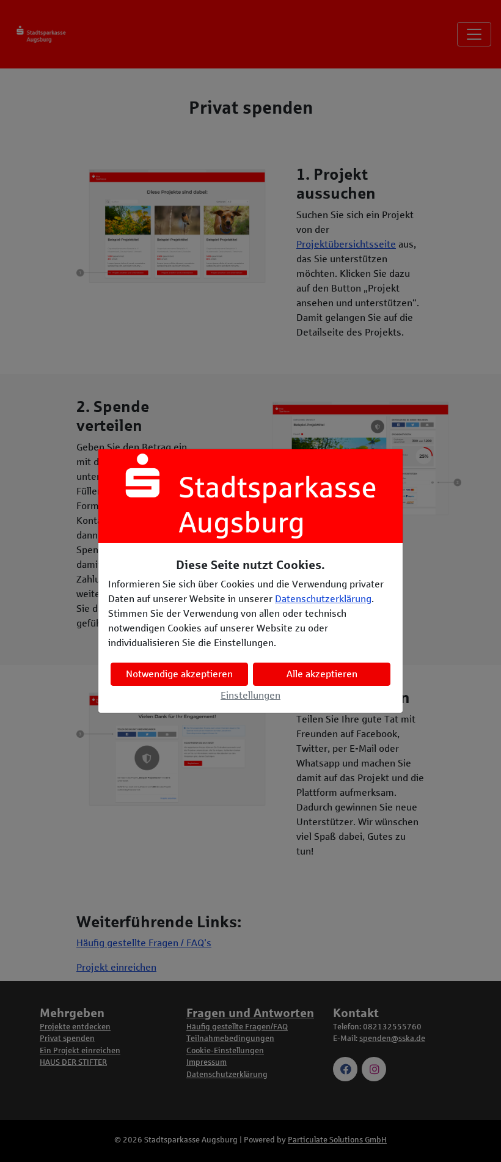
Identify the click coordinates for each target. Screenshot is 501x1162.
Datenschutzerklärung (323, 599)
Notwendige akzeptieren (179, 674)
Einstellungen (250, 695)
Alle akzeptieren (322, 674)
